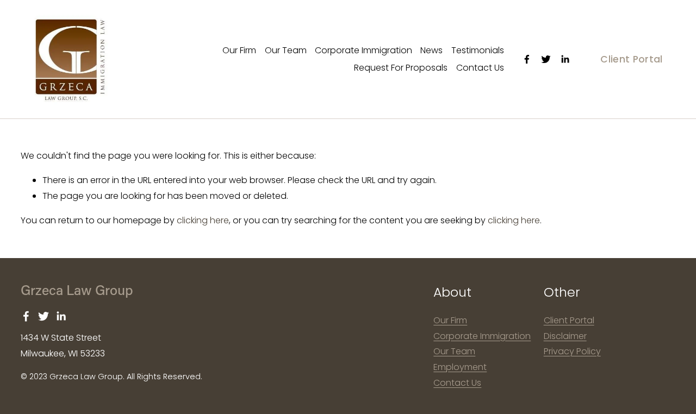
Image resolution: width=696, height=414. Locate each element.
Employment (460, 367)
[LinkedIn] (565, 59)
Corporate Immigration (363, 50)
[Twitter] (545, 59)
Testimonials (477, 50)
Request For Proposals (401, 67)
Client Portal (631, 59)
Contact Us (480, 67)
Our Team (286, 50)
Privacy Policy (572, 351)
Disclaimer (565, 336)
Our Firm (239, 50)
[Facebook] (526, 59)
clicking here (203, 220)
